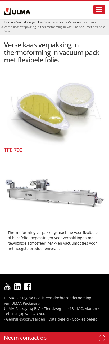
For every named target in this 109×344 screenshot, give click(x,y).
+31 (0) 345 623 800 (28, 313)
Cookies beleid (85, 319)
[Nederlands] (17, 11)
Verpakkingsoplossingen (34, 22)
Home (8, 22)
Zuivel (60, 22)
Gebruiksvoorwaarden (25, 319)
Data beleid (58, 319)
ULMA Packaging (25, 303)
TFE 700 (13, 149)
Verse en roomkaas (82, 22)
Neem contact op (25, 337)
